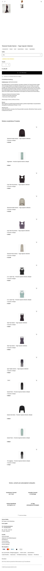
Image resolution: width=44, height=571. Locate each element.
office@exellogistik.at (8, 526)
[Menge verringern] (3, 65)
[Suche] (5, 1)
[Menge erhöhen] (8, 65)
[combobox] (22, 55)
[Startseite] (22, 1)
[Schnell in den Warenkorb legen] (36, 127)
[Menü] (3, 1)
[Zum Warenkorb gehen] (41, 1)
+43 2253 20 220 (7, 527)
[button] (5, 18)
